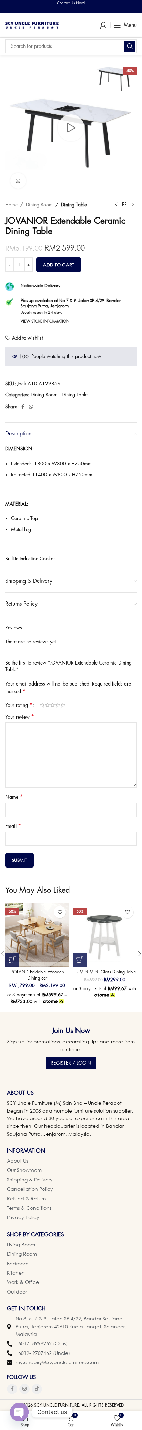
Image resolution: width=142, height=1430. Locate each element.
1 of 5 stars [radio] (42, 705)
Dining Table (74, 204)
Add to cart (58, 264)
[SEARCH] (129, 46)
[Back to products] (124, 205)
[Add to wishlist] (60, 912)
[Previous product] (116, 205)
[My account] (103, 25)
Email (13, 826)
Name (14, 797)
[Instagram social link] (24, 1389)
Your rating (18, 705)
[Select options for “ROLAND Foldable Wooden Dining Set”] (12, 960)
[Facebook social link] (23, 407)
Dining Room (39, 204)
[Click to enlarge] (18, 181)
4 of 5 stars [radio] (57, 705)
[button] (80, 960)
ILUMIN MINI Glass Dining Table (105, 972)
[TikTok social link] (37, 1389)
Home (11, 204)
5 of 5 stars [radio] (62, 705)
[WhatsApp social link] (31, 407)
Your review (19, 717)
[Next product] (133, 205)
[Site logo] (32, 24)
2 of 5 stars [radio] (47, 705)
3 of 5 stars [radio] (52, 705)
